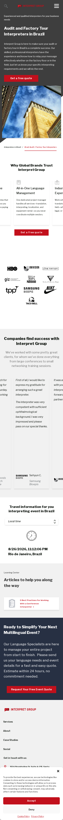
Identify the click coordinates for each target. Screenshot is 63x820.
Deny (32, 809)
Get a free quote (21, 78)
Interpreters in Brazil (12, 147)
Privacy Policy (37, 816)
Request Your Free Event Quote (31, 689)
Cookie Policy (23, 816)
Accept (31, 800)
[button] (58, 771)
